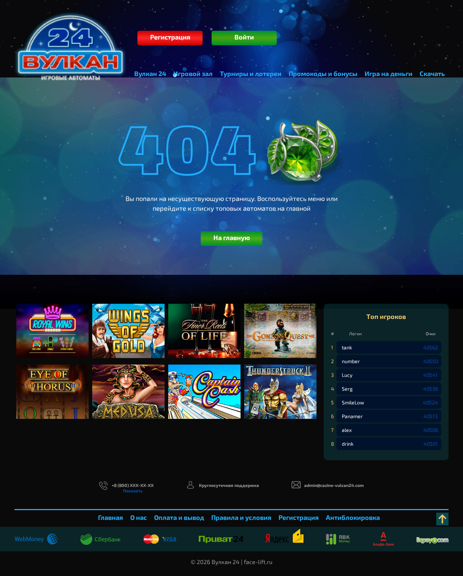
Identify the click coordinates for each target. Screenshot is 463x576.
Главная (110, 517)
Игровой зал (193, 73)
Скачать (432, 73)
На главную (231, 237)
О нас (138, 517)
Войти (244, 37)
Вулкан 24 (150, 73)
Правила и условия (241, 517)
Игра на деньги (388, 73)
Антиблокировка (353, 517)
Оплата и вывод (179, 517)
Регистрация (170, 37)
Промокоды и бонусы (323, 73)
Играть (53, 338)
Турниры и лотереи (250, 73)
